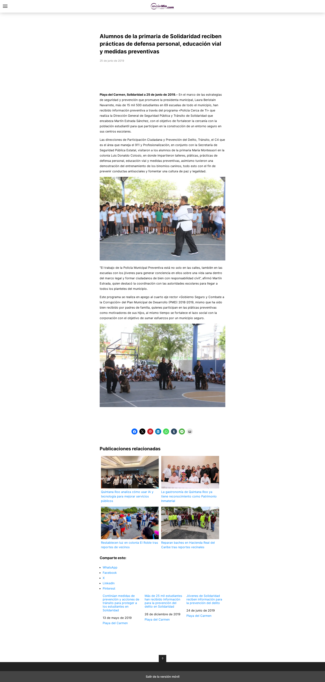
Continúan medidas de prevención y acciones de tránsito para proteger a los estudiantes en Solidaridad (121, 603)
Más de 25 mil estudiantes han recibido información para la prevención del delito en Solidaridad (163, 601)
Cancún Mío (162, 6)
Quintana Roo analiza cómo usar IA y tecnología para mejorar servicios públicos (127, 496)
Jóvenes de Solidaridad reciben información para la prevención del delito (204, 599)
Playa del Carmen (115, 623)
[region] (162, 21)
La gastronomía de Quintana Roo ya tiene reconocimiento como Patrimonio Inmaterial (189, 496)
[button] (134, 431)
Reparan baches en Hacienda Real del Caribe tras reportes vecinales (188, 545)
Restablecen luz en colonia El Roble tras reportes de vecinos (129, 545)
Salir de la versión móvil (162, 676)
